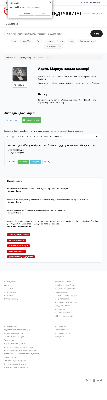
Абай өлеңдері (10, 326)
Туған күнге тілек (53, 46)
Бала (71, 41)
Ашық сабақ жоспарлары (66, 302)
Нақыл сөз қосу (61, 329)
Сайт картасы (10, 292)
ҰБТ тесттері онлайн (64, 316)
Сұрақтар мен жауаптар (15, 343)
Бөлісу (11, 162)
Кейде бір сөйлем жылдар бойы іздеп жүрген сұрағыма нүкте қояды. (37, 188)
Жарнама (8, 288)
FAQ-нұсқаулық (11, 299)
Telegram (35, 162)
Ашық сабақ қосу (62, 333)
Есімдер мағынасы (63, 305)
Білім (61, 41)
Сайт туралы (10, 281)
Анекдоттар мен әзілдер (66, 295)
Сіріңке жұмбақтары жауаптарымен (20, 350)
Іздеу (96, 33)
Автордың (19, 85)
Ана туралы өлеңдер (13, 333)
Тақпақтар (9, 340)
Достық (50, 41)
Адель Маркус (17, 152)
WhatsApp (23, 162)
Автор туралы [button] (12, 120)
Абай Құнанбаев (86, 41)
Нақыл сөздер (61, 292)
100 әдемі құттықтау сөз (15, 360)
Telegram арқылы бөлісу (48, 100)
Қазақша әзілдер (75, 131)
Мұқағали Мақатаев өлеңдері (17, 329)
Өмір (39, 41)
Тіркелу (96, 2)
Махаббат (26, 41)
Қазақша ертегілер (63, 312)
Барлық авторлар (27, 57)
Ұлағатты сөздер (41, 131)
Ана (14, 41)
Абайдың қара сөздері (14, 336)
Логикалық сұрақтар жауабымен (18, 347)
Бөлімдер (12, 23)
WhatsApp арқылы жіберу (72, 100)
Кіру (86, 2)
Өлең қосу (59, 336)
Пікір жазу (58, 136)
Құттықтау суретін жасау (15, 364)
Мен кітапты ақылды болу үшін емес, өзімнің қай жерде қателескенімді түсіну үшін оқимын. (47, 199)
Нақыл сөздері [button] (32, 120)
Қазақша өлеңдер (63, 281)
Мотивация (60, 309)
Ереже (7, 285)
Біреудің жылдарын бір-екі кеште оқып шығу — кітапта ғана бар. (36, 210)
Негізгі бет (11, 57)
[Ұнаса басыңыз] (97, 136)
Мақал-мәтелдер (58, 131)
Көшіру (47, 162)
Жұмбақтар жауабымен (65, 285)
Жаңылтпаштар (62, 299)
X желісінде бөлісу (56, 102)
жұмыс (20, 149)
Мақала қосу (60, 326)
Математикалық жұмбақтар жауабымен (22, 353)
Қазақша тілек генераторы (16, 367)
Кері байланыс (10, 295)
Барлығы (28, 131)
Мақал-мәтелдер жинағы (66, 288)
